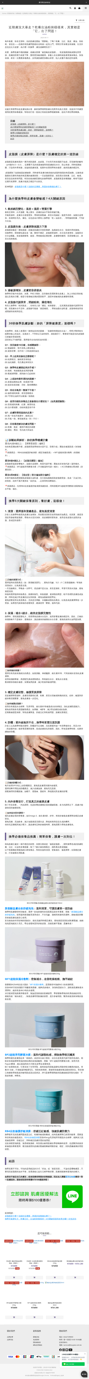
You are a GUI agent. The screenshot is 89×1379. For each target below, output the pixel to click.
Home (4, 13)
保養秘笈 (18, 13)
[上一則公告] (3, 2)
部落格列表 (10, 13)
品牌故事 (10, 1337)
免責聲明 (36, 1340)
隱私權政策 (37, 1342)
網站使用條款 (37, 1345)
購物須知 (36, 1337)
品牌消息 (10, 1340)
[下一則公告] (86, 2)
